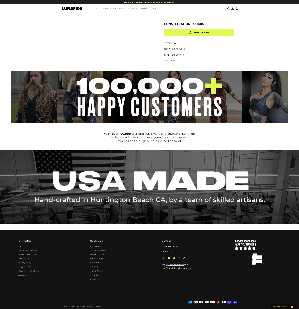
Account (22, 275)
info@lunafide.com (170, 246)
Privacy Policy (24, 263)
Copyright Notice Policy (29, 271)
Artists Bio (95, 267)
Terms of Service (25, 259)
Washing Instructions (27, 254)
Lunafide (83, 306)
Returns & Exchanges (27, 250)
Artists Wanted (96, 271)
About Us (94, 275)
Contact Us (95, 279)
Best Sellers (95, 246)
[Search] (228, 8)
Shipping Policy (25, 267)
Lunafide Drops (97, 263)
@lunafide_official (175, 265)
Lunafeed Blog (96, 259)
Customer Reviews (98, 250)
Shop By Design (97, 254)
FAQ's (21, 246)
